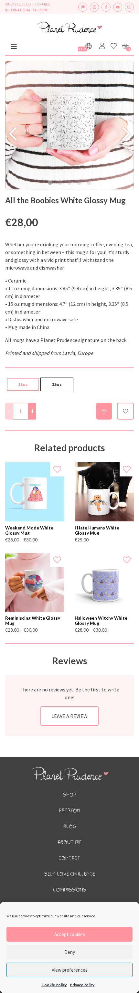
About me (69, 842)
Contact (69, 858)
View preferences (70, 970)
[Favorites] (114, 46)
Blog (69, 826)
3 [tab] (69, 183)
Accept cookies (69, 934)
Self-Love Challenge (69, 874)
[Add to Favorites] (57, 469)
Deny (69, 952)
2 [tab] (60, 183)
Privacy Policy (82, 984)
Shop (69, 795)
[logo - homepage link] (69, 28)
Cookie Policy (54, 984)
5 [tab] (89, 183)
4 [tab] (79, 183)
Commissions (69, 890)
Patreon (69, 810)
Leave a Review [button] (69, 716)
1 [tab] (50, 183)
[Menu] (13, 46)
